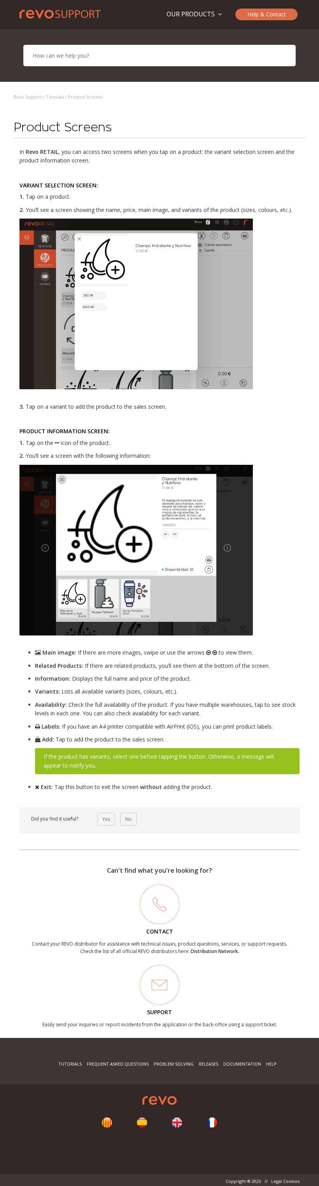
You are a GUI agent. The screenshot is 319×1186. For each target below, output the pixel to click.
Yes (106, 819)
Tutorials (55, 97)
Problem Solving (174, 1064)
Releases (208, 1064)
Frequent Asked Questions (118, 1064)
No (128, 819)
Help (271, 1064)
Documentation (242, 1064)
